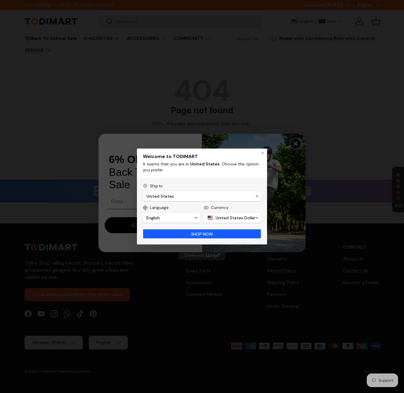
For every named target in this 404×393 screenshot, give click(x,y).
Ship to (156, 186)
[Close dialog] (262, 153)
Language (159, 207)
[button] (202, 196)
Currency (219, 207)
